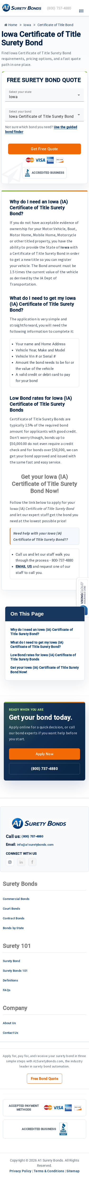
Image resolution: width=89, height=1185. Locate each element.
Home (12, 25)
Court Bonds (11, 908)
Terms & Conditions (49, 1171)
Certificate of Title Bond (55, 25)
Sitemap (73, 1171)
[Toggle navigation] (81, 9)
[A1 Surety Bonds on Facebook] (32, 862)
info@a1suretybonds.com (35, 844)
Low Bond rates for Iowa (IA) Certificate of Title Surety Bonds (43, 657)
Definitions (10, 980)
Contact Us (11, 1033)
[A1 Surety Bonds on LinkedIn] (21, 862)
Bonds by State (13, 928)
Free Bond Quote (44, 1078)
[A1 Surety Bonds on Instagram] (10, 862)
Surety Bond (11, 961)
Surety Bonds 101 (15, 970)
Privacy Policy (20, 1171)
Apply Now (44, 754)
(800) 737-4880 (44, 769)
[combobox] (44, 97)
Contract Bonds (14, 918)
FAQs (6, 990)
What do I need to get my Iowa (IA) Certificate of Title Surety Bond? (37, 644)
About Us (9, 1023)
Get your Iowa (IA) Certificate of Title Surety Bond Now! (44, 670)
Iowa (27, 25)
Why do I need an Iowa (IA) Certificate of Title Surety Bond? (41, 632)
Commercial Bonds (16, 899)
